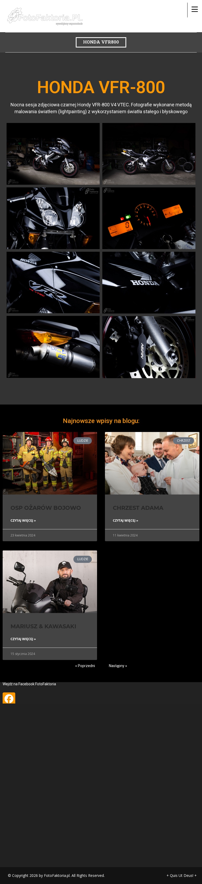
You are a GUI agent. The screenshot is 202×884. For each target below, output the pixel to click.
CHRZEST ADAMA (138, 508)
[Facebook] (9, 698)
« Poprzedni (85, 666)
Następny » (118, 666)
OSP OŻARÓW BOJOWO (46, 508)
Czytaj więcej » (23, 520)
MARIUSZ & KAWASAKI (43, 626)
